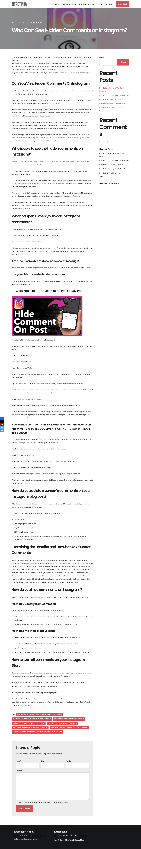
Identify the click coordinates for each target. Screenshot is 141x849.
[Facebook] (2, 418)
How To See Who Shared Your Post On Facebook (70, 836)
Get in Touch (122, 4)
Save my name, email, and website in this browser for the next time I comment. (43, 802)
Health (57, 4)
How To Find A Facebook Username (111, 99)
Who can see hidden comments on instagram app (30, 727)
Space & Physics (86, 4)
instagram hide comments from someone (62, 723)
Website (68, 761)
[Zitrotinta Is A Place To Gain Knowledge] (20, 4)
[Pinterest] (2, 424)
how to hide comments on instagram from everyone (32, 719)
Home (13, 22)
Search (101, 57)
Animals (100, 4)
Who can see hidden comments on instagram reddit (69, 727)
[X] (2, 421)
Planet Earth (69, 4)
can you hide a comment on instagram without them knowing (39, 714)
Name (18, 761)
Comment (19, 771)
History (110, 4)
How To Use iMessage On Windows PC (112, 104)
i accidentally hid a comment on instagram (28, 723)
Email (43, 761)
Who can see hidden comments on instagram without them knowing (37, 732)
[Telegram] (2, 430)
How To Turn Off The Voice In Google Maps (114, 95)
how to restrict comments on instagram (69, 719)
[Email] (2, 427)
